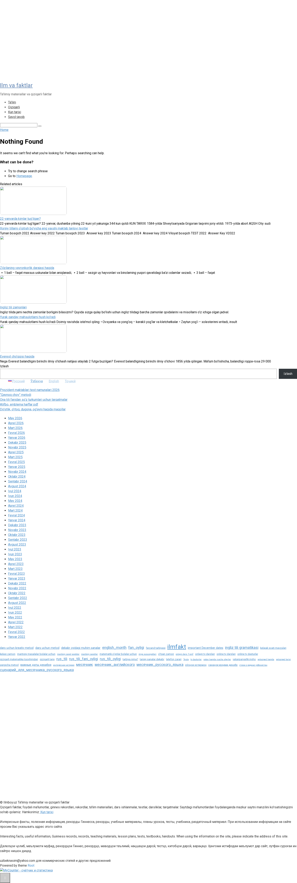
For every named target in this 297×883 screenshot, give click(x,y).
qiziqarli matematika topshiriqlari (19, 659)
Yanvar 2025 (16, 467)
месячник (84, 664)
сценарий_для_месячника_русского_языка (37, 670)
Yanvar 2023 (16, 578)
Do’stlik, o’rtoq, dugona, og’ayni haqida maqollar (33, 409)
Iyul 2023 (14, 549)
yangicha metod (9, 664)
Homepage (24, 176)
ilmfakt (176, 646)
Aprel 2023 (16, 564)
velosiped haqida (266, 659)
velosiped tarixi (283, 659)
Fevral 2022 (16, 632)
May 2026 (15, 418)
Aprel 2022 (16, 622)
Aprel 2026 (16, 423)
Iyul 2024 (14, 491)
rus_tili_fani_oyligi (83, 659)
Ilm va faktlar (16, 85)
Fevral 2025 (16, 462)
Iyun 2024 (15, 496)
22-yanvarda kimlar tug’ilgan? (20, 219)
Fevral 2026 (16, 433)
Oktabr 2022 (16, 593)
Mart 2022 (15, 627)
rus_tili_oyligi (110, 659)
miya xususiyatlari (147, 654)
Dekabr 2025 (17, 442)
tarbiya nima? (130, 659)
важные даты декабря (35, 664)
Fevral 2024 (16, 515)
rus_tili (61, 659)
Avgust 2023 (17, 544)
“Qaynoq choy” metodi (15, 395)
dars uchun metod (47, 647)
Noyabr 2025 (17, 447)
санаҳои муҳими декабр (223, 664)
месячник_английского (115, 664)
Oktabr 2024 (16, 476)
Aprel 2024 (16, 506)
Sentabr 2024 (17, 481)
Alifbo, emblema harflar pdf (19, 404)
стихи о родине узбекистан (253, 665)
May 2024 (15, 501)
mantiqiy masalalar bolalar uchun (36, 654)
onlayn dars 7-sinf (184, 654)
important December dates (205, 647)
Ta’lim (12, 102)
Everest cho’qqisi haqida (17, 356)
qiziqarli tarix (47, 659)
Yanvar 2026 (16, 438)
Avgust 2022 (17, 603)
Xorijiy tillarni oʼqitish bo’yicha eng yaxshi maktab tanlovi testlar (44, 228)
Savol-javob (16, 117)
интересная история (63, 665)
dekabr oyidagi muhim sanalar (80, 647)
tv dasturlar (196, 659)
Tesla (186, 659)
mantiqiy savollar (89, 654)
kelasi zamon (7, 654)
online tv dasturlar (247, 654)
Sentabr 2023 (17, 540)
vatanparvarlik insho (244, 659)
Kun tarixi (14, 112)
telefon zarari (173, 659)
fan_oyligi (136, 647)
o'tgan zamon (166, 654)
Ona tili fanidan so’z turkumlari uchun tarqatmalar (33, 400)
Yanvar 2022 (16, 637)
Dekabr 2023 (17, 525)
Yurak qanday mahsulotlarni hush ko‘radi (28, 317)
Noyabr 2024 (17, 472)
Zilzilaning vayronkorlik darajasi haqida (27, 268)
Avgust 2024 (17, 486)
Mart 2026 (15, 428)
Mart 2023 (15, 569)
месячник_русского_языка (160, 664)
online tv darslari (226, 654)
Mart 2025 (15, 457)
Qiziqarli (14, 107)
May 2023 (15, 559)
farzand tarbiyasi (155, 647)
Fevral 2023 (16, 574)
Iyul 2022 (14, 608)
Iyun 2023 (15, 554)
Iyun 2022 (15, 612)
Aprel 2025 (16, 452)
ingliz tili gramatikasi (241, 647)
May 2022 (15, 617)
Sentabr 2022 (17, 598)
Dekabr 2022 (17, 583)
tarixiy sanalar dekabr (152, 659)
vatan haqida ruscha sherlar (217, 659)
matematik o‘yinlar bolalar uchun (118, 654)
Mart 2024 (15, 510)
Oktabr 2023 (16, 535)
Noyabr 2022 (17, 588)
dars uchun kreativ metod (17, 647)
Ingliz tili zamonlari (13, 307)
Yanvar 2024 (16, 520)
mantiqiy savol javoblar (68, 654)
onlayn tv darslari (205, 654)
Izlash (4, 366)
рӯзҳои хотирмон (195, 664)
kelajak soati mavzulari (273, 647)
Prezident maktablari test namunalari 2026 (30, 390)
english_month (114, 647)
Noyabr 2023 (17, 530)
